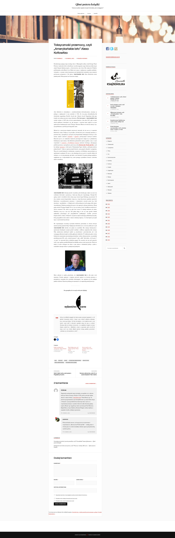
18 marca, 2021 (70, 58)
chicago (60, 360)
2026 (108, 204)
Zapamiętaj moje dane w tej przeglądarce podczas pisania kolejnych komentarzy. (71, 495)
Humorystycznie (111, 157)
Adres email (80, 479)
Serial (109, 183)
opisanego (62, 147)
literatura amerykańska (75, 360)
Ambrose (63, 390)
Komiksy (110, 160)
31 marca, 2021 (68, 431)
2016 (108, 236)
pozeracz (59, 58)
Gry (108, 154)
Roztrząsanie (111, 180)
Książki (80, 58)
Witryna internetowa (60, 487)
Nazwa (56, 479)
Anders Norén (96, 534)
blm (56, 360)
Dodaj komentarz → (91, 383)
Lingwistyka (110, 170)
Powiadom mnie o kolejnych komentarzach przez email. (66, 498)
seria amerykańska (59, 362)
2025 (108, 207)
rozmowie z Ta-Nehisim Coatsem (70, 143)
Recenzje (84, 58)
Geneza (89, 13)
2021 (108, 220)
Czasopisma (110, 147)
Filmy (109, 150)
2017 (108, 233)
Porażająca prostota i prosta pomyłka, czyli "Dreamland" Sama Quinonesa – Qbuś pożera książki (74, 441)
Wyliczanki (110, 186)
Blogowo (110, 141)
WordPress (83, 534)
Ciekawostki (110, 144)
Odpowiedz (92, 431)
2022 (108, 217)
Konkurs (110, 163)
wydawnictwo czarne (71, 362)
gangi (65, 360)
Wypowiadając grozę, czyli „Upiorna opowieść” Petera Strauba (73, 349)
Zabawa (109, 193)
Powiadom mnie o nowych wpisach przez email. (65, 500)
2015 (108, 240)
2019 (108, 227)
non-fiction (86, 360)
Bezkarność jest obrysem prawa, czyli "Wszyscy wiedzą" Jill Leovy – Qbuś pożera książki (74, 446)
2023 (108, 213)
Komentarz (57, 463)
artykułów (70, 136)
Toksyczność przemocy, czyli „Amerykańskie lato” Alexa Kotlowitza (73, 48)
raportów (76, 136)
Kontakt (95, 13)
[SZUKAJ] (124, 248)
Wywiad (109, 189)
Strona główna (81, 13)
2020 (108, 223)
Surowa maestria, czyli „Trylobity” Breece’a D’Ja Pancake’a (87, 349)
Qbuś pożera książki (87, 4)
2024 (108, 210)
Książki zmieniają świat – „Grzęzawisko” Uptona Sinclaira (60, 348)
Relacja (109, 177)
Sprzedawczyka (77, 397)
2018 (108, 230)
